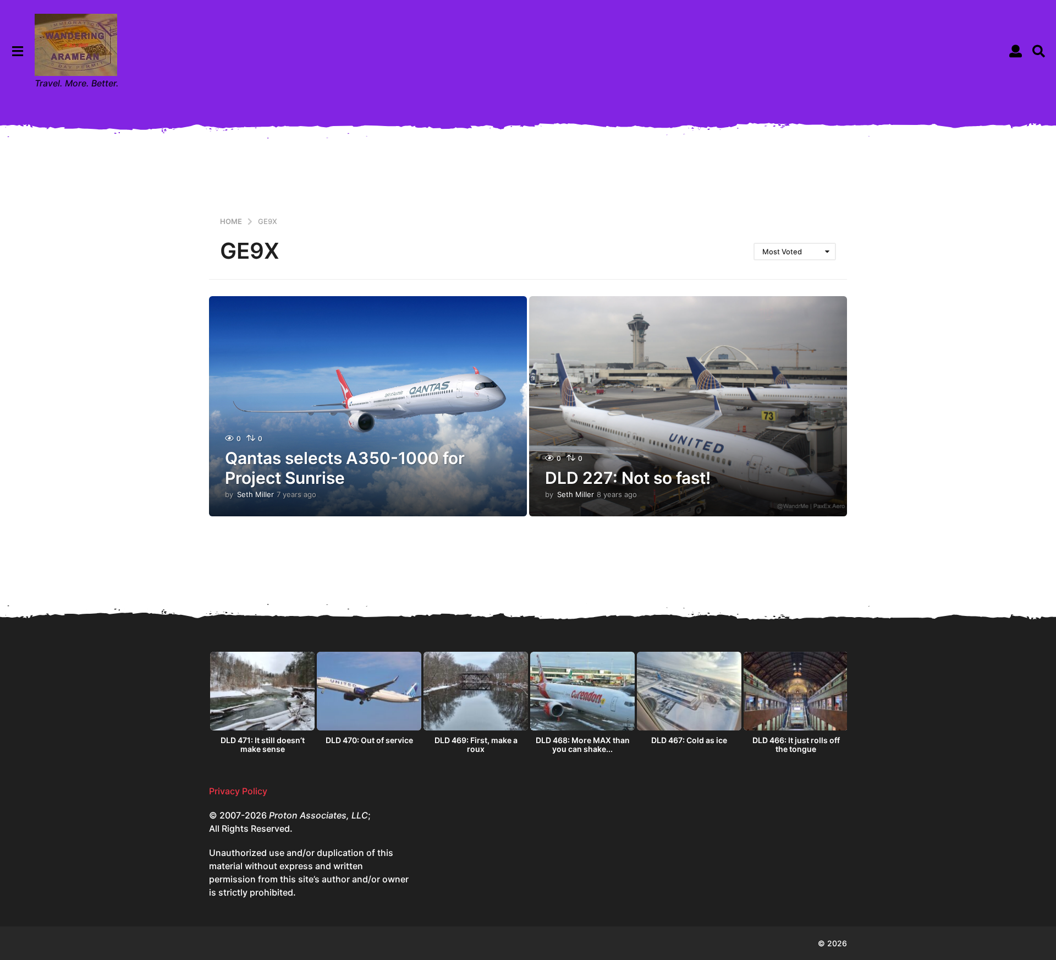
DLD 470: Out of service (369, 740)
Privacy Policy (238, 791)
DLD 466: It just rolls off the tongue (796, 744)
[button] (17, 51)
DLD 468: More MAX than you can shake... (583, 744)
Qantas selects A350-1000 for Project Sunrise (345, 468)
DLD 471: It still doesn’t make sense (263, 744)
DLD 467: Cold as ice (689, 740)
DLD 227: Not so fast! (628, 478)
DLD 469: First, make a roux (476, 744)
